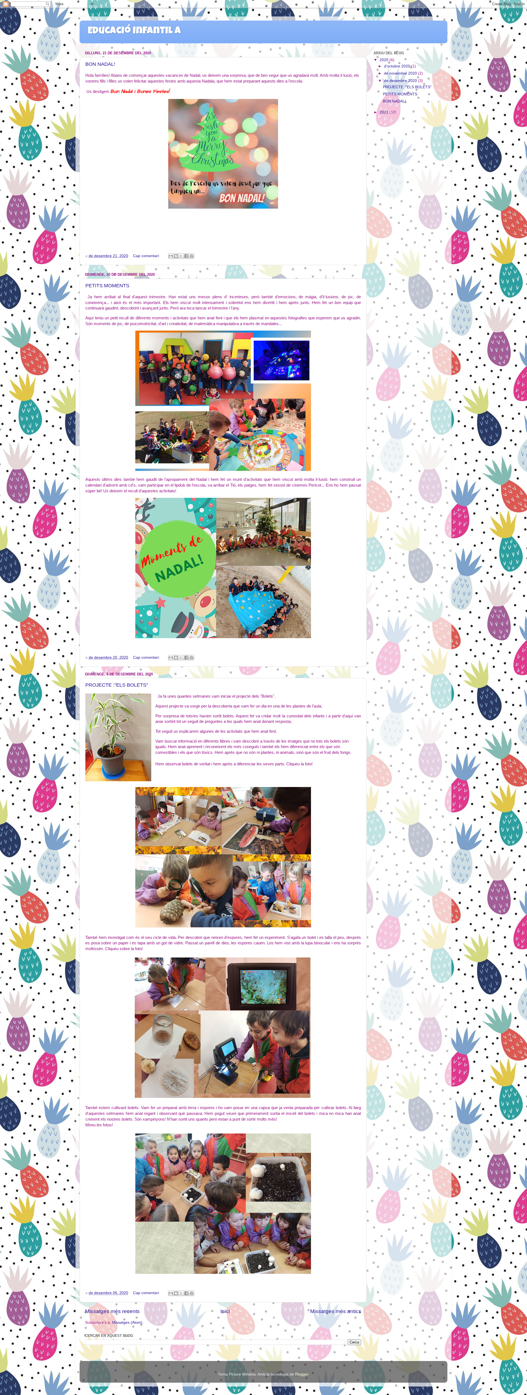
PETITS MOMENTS (107, 285)
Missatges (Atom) (127, 1322)
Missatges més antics (335, 1311)
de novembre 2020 (401, 73)
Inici (225, 1311)
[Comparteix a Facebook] (186, 256)
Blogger (301, 1374)
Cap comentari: (147, 256)
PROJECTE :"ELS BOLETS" (116, 685)
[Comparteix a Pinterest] (191, 256)
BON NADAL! (100, 64)
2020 (384, 60)
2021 (384, 112)
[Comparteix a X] (181, 256)
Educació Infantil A (134, 31)
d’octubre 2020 (397, 66)
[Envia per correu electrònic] (170, 256)
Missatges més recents (112, 1311)
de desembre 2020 (401, 81)
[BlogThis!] (176, 256)
